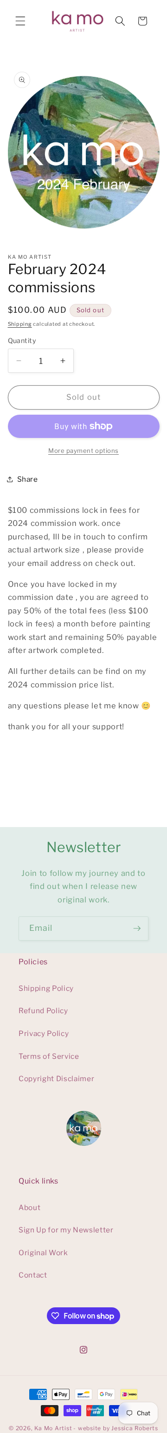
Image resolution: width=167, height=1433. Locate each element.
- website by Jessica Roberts (115, 1428)
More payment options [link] (83, 450)
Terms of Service (49, 1056)
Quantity (22, 340)
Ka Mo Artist (53, 1428)
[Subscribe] (137, 928)
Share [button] (27, 479)
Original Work (43, 1252)
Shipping (20, 324)
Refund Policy (43, 1010)
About (29, 1207)
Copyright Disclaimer (56, 1078)
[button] (20, 21)
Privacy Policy (44, 1033)
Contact (33, 1275)
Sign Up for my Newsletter (66, 1229)
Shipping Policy (46, 988)
